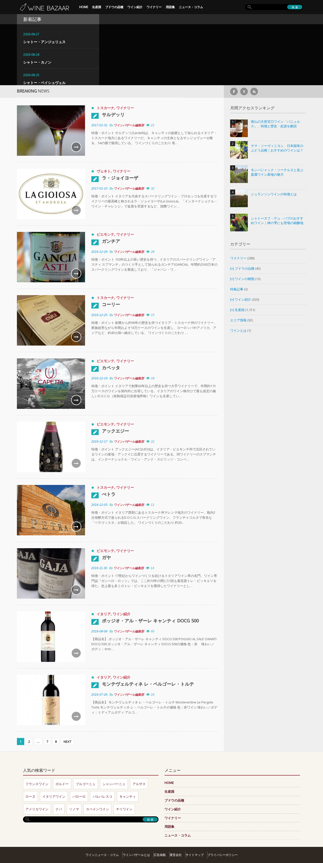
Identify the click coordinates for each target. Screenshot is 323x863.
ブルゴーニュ (85, 784)
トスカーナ (105, 107)
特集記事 (236, 289)
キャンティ (127, 796)
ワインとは (238, 330)
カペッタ (111, 367)
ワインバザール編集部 (129, 125)
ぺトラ (109, 494)
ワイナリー (154, 7)
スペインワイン (97, 809)
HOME (83, 7)
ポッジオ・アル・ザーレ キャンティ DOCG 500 (150, 620)
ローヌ (30, 796)
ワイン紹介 (135, 7)
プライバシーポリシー (222, 855)
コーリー (111, 304)
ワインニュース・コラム (102, 855)
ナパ (59, 809)
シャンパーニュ (113, 784)
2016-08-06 (99, 631)
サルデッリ (113, 114)
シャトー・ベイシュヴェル (44, 82)
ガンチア (111, 241)
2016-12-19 (99, 378)
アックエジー (115, 431)
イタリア (104, 613)
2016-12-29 (99, 252)
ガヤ (106, 557)
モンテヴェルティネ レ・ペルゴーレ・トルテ (148, 684)
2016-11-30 (99, 568)
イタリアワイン (53, 796)
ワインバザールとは (136, 855)
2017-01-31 (99, 125)
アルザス (139, 784)
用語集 (170, 7)
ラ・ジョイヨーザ (120, 177)
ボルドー (62, 784)
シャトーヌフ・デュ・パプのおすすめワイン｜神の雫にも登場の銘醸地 (277, 220)
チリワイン (124, 809)
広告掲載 (160, 855)
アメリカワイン (36, 809)
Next (67, 741)
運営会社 (176, 855)
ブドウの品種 (114, 7)
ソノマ (74, 809)
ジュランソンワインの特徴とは (274, 194)
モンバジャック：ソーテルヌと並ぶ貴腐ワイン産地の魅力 (277, 172)
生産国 (96, 7)
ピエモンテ (105, 234)
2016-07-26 (99, 694)
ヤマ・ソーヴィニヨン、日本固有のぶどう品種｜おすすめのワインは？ (277, 148)
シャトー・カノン (37, 62)
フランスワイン (36, 784)
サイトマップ (194, 855)
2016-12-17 (99, 441)
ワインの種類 (244, 278)
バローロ (79, 796)
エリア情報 (238, 320)
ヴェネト (104, 171)
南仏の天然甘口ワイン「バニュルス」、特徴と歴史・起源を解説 (275, 123)
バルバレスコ (102, 796)
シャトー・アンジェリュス (44, 41)
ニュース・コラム (191, 7)
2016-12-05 (99, 505)
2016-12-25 (99, 315)
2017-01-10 (99, 188)
